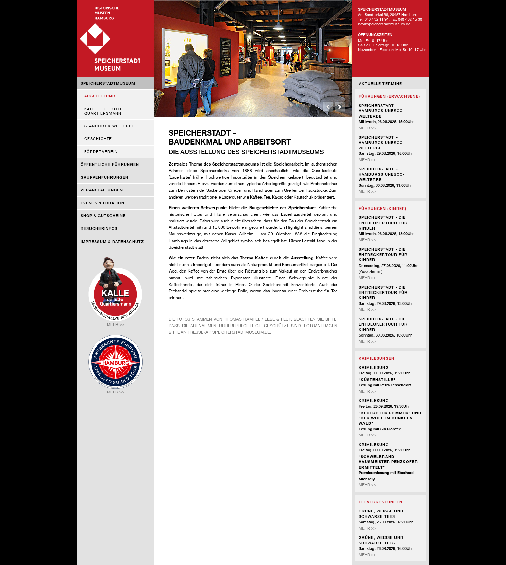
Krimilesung (374, 367)
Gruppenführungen (104, 177)
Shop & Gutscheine (103, 215)
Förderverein (101, 151)
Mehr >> (367, 128)
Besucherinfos (99, 228)
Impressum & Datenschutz (112, 241)
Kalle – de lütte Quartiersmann (103, 111)
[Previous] (328, 107)
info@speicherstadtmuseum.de (384, 24)
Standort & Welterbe (109, 126)
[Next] (340, 107)
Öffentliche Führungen (110, 164)
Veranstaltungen (102, 190)
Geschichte (98, 138)
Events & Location (102, 203)
